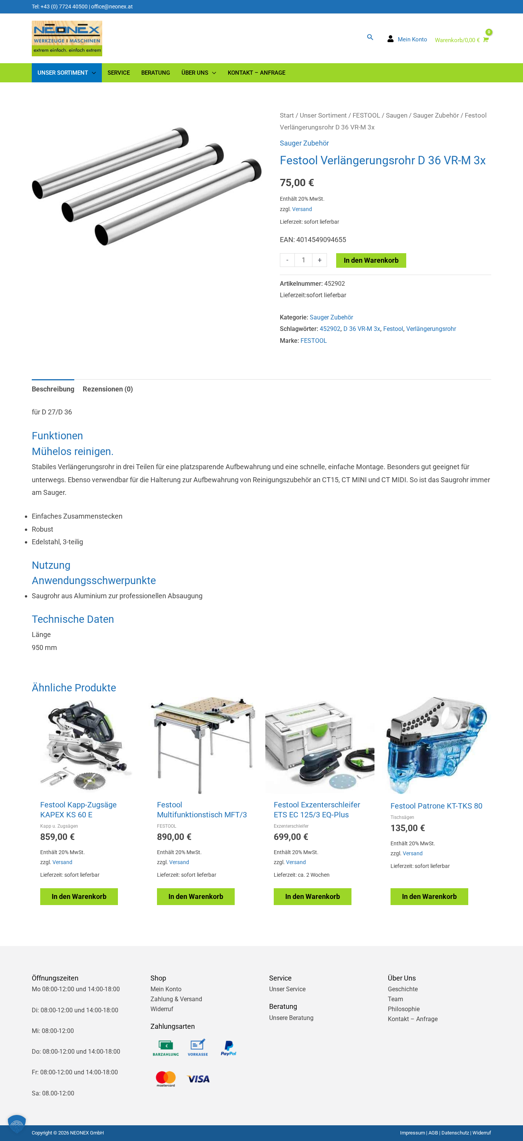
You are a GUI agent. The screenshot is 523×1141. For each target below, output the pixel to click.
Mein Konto (165, 989)
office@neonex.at (112, 6)
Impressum (412, 1133)
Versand (302, 209)
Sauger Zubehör (436, 115)
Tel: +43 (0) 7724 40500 (60, 6)
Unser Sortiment (323, 115)
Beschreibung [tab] (53, 389)
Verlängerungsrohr (431, 328)
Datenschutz (455, 1133)
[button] (370, 37)
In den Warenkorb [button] (79, 896)
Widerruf (161, 1009)
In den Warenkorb (371, 260)
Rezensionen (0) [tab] (108, 389)
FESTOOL (366, 115)
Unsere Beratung (291, 1017)
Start (287, 115)
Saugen (396, 115)
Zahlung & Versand (176, 999)
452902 (330, 328)
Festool (393, 328)
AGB (433, 1133)
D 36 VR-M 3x (361, 328)
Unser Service (287, 989)
